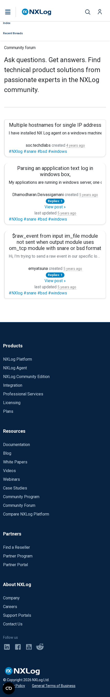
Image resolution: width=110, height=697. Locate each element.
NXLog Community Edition (26, 376)
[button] (13, 12)
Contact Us (13, 624)
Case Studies (15, 488)
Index (6, 23)
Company (11, 598)
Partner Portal (15, 564)
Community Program (21, 496)
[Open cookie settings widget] (9, 688)
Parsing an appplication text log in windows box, (55, 171)
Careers (10, 606)
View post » (55, 206)
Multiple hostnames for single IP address (55, 125)
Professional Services (23, 394)
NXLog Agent (15, 367)
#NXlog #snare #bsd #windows (38, 151)
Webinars (11, 479)
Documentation (16, 444)
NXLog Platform (17, 359)
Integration (12, 385)
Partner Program (17, 556)
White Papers (15, 462)
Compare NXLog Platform (26, 514)
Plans (8, 411)
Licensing (11, 402)
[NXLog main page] (36, 11)
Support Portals (17, 615)
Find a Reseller (16, 547)
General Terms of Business (53, 686)
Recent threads (13, 33)
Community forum (20, 47)
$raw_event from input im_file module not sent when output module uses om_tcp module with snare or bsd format (55, 242)
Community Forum (19, 505)
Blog (7, 453)
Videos (9, 470)
